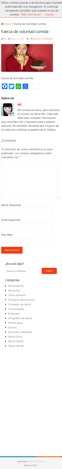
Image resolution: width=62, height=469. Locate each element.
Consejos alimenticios (21, 299)
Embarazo (14, 313)
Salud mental (16, 345)
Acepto (49, 14)
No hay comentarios (43, 38)
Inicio (7, 23)
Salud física (15, 336)
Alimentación (16, 285)
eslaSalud (22, 461)
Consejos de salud (19, 304)
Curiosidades (16, 309)
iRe (4, 38)
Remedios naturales (20, 332)
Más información (31, 14)
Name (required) (11, 205)
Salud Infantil (16, 341)
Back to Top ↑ (31, 465)
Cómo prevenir (17, 295)
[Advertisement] (31, 374)
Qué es (12, 327)
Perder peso (15, 322)
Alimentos (14, 290)
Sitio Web (7, 234)
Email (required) (10, 220)
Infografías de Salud (20, 318)
